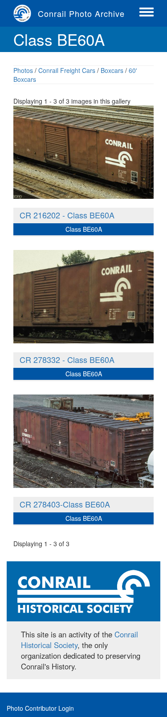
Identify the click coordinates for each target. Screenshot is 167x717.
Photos (23, 70)
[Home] (25, 13)
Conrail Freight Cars (66, 70)
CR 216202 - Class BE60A (67, 215)
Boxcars (112, 70)
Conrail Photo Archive (81, 13)
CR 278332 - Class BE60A (67, 359)
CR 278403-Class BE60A (65, 504)
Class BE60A (83, 229)
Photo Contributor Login (40, 708)
